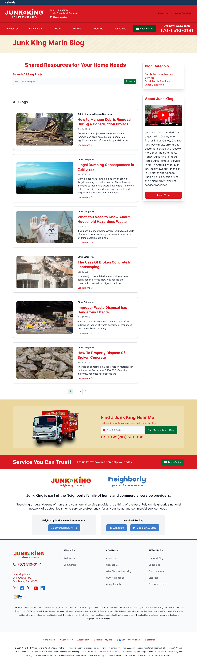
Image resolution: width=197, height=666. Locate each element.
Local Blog (154, 564)
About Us (111, 558)
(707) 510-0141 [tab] (177, 28)
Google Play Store (146, 527)
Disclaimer (150, 639)
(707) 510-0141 (130, 437)
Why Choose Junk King (119, 571)
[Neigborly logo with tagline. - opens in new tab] (127, 481)
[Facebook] (22, 588)
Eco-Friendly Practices (157, 81)
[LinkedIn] (43, 588)
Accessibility (83, 639)
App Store (118, 527)
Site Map (153, 577)
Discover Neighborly (62, 527)
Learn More (163, 195)
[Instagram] (15, 588)
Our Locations (156, 571)
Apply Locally (113, 584)
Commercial (70, 564)
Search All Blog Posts (28, 74)
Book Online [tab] (146, 28)
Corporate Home (158, 584)
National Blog (156, 558)
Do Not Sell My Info (103, 639)
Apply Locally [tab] (164, 13)
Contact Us (112, 564)
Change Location (60, 17)
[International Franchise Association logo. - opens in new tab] (18, 597)
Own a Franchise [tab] (183, 13)
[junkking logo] (34, 554)
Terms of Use (48, 639)
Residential (69, 558)
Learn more (84, 144)
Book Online (174, 462)
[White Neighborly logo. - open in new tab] (9, 2)
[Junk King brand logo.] (24, 13)
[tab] (11, 28)
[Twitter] (29, 588)
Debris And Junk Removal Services (95, 114)
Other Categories (86, 159)
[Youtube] (36, 588)
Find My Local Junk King (161, 430)
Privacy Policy (66, 639)
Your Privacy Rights (131, 639)
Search (132, 81)
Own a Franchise (115, 577)
